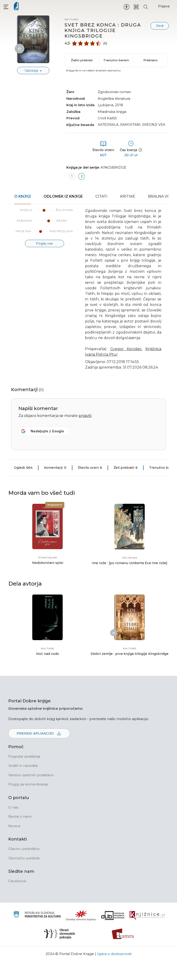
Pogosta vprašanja (24, 756)
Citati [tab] (101, 196)
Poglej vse (44, 243)
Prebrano (150, 60)
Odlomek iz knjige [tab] (63, 196)
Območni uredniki (24, 858)
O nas (13, 807)
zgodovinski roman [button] (114, 92)
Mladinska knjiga (112, 111)
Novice (14, 826)
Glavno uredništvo (24, 849)
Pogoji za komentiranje (28, 784)
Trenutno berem (116, 60)
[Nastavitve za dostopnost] (126, 7)
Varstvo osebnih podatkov (31, 775)
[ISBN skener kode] (136, 7)
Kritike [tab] (127, 196)
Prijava (163, 6)
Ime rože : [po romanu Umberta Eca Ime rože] (129, 563)
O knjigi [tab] (22, 196)
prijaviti (85, 415)
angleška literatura (114, 98)
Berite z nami (20, 816)
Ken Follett (72, 19)
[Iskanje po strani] (145, 7)
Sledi (160, 26)
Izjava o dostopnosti (114, 954)
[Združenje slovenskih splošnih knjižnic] (147, 915)
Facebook (17, 881)
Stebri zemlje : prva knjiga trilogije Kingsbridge (129, 654)
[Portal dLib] (113, 915)
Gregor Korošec (126, 349)
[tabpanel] (88, 291)
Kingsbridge (113, 167)
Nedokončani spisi (47, 563)
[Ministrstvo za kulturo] (37, 915)
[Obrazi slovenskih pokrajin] (59, 934)
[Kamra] (123, 934)
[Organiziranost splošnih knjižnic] (81, 915)
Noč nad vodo (47, 654)
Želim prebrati (82, 60)
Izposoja (32, 70)
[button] (6, 7)
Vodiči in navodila (23, 765)
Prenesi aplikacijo (36, 733)
